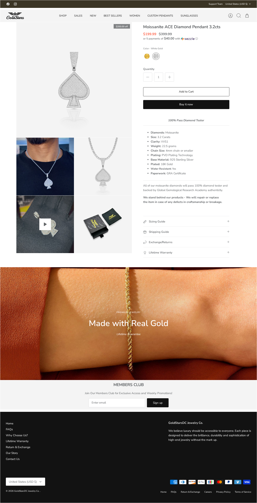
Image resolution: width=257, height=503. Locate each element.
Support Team (216, 3)
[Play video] (45, 224)
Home (9, 423)
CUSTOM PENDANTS (160, 15)
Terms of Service (243, 491)
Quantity (148, 69)
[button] (170, 38)
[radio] (147, 56)
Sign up (158, 403)
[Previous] (83, 4)
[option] (128, 323)
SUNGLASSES (189, 15)
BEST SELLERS (113, 15)
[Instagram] (15, 4)
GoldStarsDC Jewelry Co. (27, 490)
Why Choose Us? (17, 435)
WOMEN (134, 15)
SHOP (63, 15)
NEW (93, 15)
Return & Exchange (18, 447)
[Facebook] (8, 4)
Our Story (12, 453)
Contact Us (13, 459)
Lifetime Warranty (17, 441)
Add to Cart (186, 91)
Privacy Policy (223, 491)
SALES (78, 15)
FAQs (9, 429)
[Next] (174, 4)
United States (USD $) (236, 3)
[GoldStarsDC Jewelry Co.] (15, 15)
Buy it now (186, 104)
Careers (208, 491)
